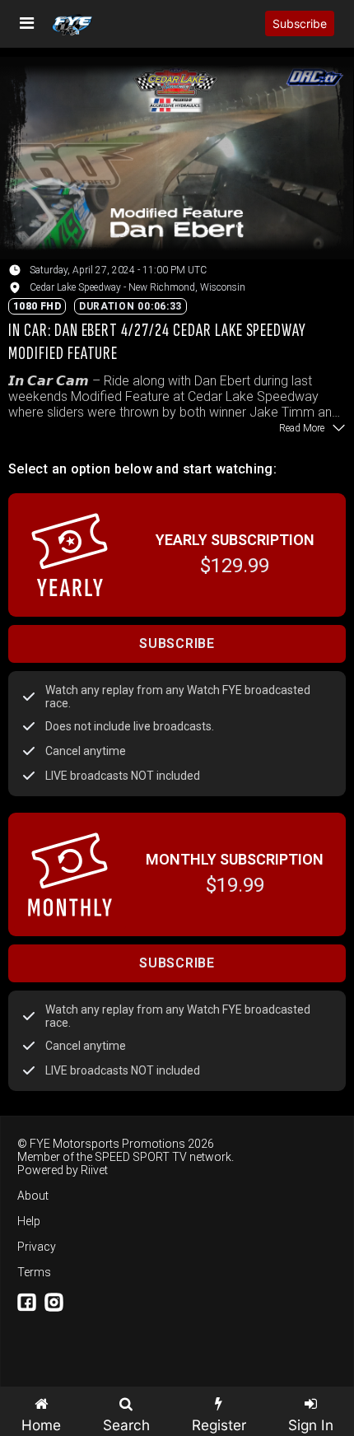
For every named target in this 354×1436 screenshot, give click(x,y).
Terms (34, 1272)
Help (28, 1221)
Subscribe (299, 23)
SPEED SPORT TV (141, 1156)
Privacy (36, 1246)
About (33, 1195)
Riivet (94, 1170)
